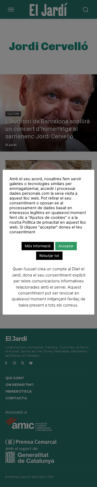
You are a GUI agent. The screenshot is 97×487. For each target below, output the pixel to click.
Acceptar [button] (66, 246)
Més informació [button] (38, 246)
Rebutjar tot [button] (49, 255)
